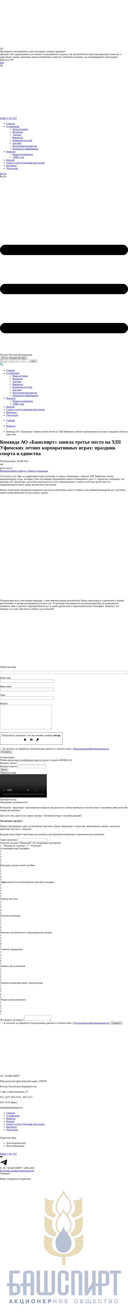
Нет (2, 62)
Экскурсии (12, 168)
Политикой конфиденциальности (91, 748)
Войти (4, 770)
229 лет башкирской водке (13, 358)
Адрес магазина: (8, 839)
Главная (10, 123)
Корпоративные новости (13, 471)
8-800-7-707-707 (8, 118)
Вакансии (17, 137)
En (5, 173)
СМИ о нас (18, 157)
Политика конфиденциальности (17, 1170)
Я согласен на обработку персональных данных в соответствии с (56, 1023)
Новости (10, 151)
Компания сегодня (22, 140)
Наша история (20, 129)
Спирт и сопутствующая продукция (25, 162)
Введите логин (8, 763)
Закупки (16, 143)
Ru (1, 173)
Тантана (16, 134)
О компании (12, 126)
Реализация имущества (24, 146)
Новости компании (22, 154)
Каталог (10, 160)
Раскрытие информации (25, 148)
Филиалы (17, 132)
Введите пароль (8, 766)
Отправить (116, 1023)
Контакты (11, 165)
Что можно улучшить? (12, 1020)
